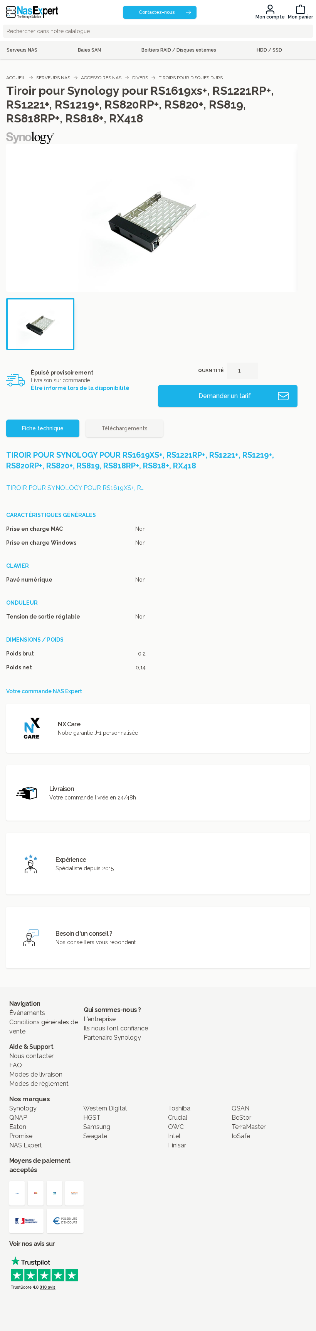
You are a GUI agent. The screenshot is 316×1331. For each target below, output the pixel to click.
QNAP (18, 1117)
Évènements (27, 1013)
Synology (23, 1108)
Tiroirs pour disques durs (191, 77)
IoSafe (241, 1136)
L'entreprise (100, 1019)
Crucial (177, 1117)
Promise (20, 1136)
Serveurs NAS (53, 77)
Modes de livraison (35, 1074)
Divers (140, 77)
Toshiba (179, 1108)
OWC (176, 1126)
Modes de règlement (39, 1083)
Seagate (95, 1136)
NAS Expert (25, 1145)
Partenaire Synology (112, 1037)
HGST (92, 1117)
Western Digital (105, 1108)
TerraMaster (249, 1126)
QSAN (240, 1108)
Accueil (15, 77)
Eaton (17, 1126)
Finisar (177, 1145)
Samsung (96, 1126)
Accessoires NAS (101, 77)
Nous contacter (31, 1056)
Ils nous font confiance (116, 1028)
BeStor (241, 1117)
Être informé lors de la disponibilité (80, 388)
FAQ (15, 1065)
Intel (174, 1136)
